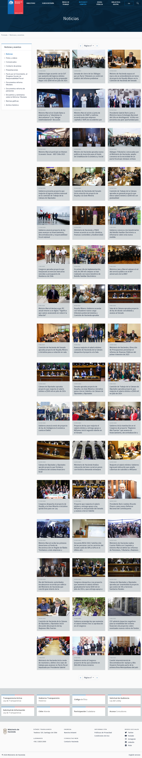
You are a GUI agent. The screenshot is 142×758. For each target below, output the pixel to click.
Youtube (131, 736)
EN (129, 3)
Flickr (130, 745)
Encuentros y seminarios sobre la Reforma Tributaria (16, 96)
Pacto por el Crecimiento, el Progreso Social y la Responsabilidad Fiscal (16, 76)
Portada (4, 35)
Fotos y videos (11, 58)
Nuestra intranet (70, 733)
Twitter (130, 733)
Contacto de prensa (13, 66)
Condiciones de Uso (101, 736)
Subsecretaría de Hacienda (47, 3)
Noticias (9, 54)
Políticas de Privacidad (103, 733)
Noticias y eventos (17, 35)
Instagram (132, 739)
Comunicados (11, 62)
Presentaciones (12, 70)
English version (134, 755)
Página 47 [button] (88, 46)
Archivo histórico (12, 105)
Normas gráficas (12, 101)
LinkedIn (131, 742)
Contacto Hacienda (71, 742)
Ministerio (31, 3)
